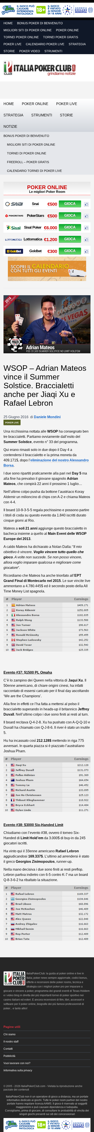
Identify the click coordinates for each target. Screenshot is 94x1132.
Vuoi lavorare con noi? (16, 1063)
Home (8, 23)
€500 (52, 204)
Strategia (77, 44)
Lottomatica (33, 239)
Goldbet (35, 251)
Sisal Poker (32, 227)
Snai (35, 204)
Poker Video (29, 51)
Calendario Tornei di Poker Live (34, 171)
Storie (9, 51)
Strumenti (53, 51)
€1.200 (50, 239)
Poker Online (67, 30)
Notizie (10, 126)
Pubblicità (9, 1056)
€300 (52, 251)
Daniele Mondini (47, 417)
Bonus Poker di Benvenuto (40, 23)
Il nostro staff (10, 1041)
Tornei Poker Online (21, 37)
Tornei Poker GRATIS (60, 37)
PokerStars (35, 216)
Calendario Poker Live (45, 44)
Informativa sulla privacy (17, 1070)
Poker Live (12, 44)
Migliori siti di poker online (27, 30)
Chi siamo (9, 1034)
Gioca (70, 203)
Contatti (8, 1048)
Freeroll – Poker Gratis (28, 162)
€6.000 (50, 227)
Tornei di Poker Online (26, 153)
